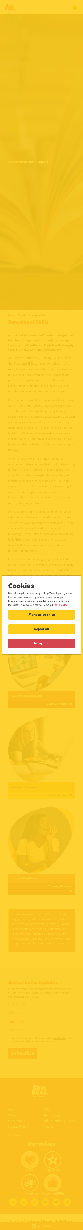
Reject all (41, 629)
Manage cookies (41, 614)
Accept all (42, 643)
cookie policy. (60, 605)
